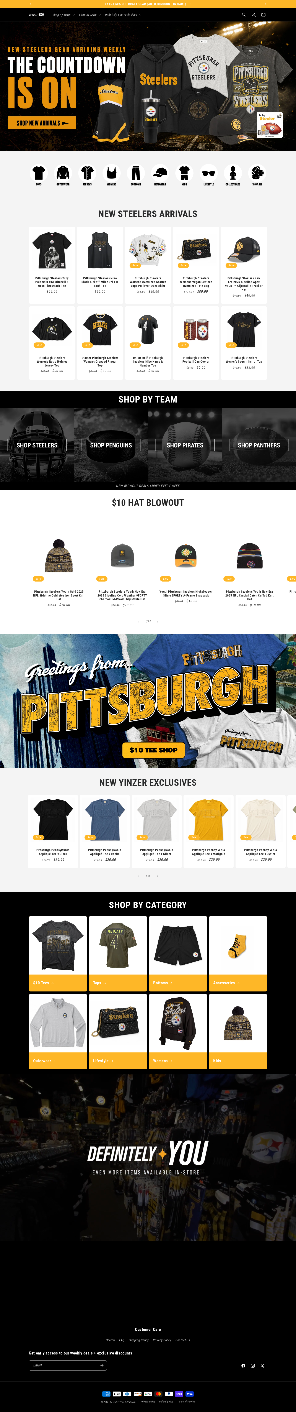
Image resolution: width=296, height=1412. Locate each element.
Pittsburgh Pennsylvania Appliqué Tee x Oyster (260, 852)
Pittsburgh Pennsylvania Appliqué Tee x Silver (156, 852)
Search (110, 1340)
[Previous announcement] (30, 4)
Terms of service (186, 1401)
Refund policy (166, 1401)
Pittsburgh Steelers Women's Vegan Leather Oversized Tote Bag (196, 282)
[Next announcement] (265, 4)
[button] (63, 14)
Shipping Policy (139, 1340)
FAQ (121, 1340)
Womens (160, 1060)
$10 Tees (41, 982)
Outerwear (42, 1060)
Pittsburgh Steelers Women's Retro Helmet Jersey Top (52, 361)
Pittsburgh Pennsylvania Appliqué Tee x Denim (105, 852)
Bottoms (160, 982)
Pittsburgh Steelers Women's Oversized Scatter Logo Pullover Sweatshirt (148, 282)
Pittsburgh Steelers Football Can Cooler (196, 359)
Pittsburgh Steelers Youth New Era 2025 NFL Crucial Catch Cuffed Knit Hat (249, 595)
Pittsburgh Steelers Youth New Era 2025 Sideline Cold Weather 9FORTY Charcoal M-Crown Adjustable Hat (122, 595)
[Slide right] (157, 621)
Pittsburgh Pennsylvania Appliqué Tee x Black (53, 852)
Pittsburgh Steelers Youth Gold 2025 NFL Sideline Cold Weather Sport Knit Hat (59, 595)
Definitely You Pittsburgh (123, 1402)
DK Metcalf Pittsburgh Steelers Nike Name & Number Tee (148, 361)
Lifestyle (101, 1060)
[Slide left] (138, 621)
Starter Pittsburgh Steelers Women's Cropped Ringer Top (99, 361)
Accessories (224, 982)
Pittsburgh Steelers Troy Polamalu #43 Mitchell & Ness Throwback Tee (52, 282)
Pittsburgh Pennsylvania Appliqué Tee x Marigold (208, 852)
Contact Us (183, 1340)
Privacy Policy (162, 1340)
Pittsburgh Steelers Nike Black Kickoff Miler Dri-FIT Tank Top (100, 282)
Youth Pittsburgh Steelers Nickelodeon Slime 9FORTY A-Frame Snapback (185, 593)
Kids (217, 1060)
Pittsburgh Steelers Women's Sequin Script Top (244, 359)
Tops (97, 982)
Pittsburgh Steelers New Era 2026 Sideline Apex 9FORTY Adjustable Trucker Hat (244, 283)
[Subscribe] (102, 1365)
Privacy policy (148, 1401)
